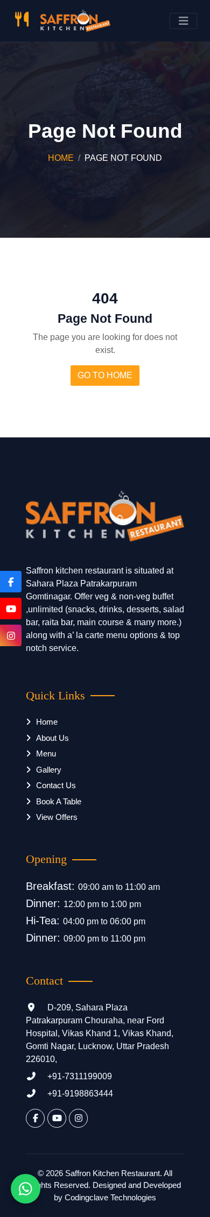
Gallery (48, 769)
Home (61, 157)
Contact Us (56, 785)
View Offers (57, 817)
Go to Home (105, 375)
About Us (52, 737)
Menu (46, 753)
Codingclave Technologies (110, 1197)
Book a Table (58, 801)
